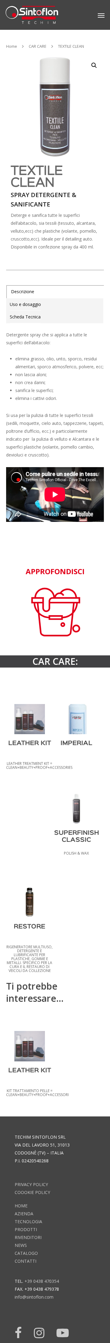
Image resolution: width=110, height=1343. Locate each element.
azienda (24, 1213)
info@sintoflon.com (34, 1297)
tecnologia (28, 1221)
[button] (94, 65)
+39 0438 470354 (41, 1281)
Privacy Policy (31, 1184)
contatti (25, 1261)
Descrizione (22, 291)
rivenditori (28, 1237)
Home (11, 46)
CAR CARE (37, 46)
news (21, 1245)
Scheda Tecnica (25, 317)
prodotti (26, 1229)
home (21, 1206)
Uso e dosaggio (25, 304)
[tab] (55, 291)
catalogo (26, 1253)
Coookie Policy (32, 1192)
